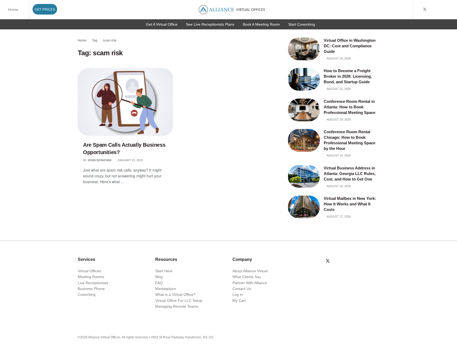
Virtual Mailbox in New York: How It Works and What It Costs (350, 204)
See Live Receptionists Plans (210, 24)
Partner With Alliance (249, 283)
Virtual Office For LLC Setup (178, 300)
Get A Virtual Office (161, 24)
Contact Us (241, 289)
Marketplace (165, 289)
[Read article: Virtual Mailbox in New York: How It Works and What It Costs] (304, 207)
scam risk (109, 40)
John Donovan (99, 160)
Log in (237, 294)
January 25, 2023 (130, 160)
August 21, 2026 (338, 88)
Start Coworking (301, 24)
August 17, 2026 (338, 216)
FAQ (159, 283)
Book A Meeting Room (261, 24)
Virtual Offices (89, 271)
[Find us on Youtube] (431, 9)
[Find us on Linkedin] (340, 261)
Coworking (86, 294)
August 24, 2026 (338, 58)
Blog (159, 277)
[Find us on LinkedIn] (438, 9)
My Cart (239, 300)
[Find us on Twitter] (425, 9)
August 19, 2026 (338, 155)
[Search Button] (408, 9)
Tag (94, 40)
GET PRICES (45, 9)
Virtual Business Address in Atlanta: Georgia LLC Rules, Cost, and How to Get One (350, 173)
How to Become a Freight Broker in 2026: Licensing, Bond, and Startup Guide (348, 76)
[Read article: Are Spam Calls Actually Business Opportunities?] (125, 102)
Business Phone (91, 289)
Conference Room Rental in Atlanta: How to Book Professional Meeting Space (350, 107)
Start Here (163, 271)
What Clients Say (246, 277)
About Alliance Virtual (250, 271)
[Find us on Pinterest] (451, 9)
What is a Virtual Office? (175, 294)
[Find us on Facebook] (417, 9)
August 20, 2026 (338, 119)
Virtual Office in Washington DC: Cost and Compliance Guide (350, 46)
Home (13, 9)
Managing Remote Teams (176, 306)
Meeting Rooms (91, 277)
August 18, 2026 (338, 186)
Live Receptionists (93, 283)
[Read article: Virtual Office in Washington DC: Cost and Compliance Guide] (304, 49)
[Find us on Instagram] (445, 9)
